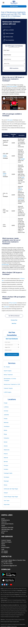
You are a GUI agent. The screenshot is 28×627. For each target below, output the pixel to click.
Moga (5, 434)
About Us (4, 522)
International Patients (7, 524)
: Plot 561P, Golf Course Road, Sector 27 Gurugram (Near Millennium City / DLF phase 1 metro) (14, 596)
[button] (3, 2)
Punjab (5, 403)
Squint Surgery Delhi (14, 621)
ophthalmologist (5, 264)
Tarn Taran (6, 500)
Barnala (6, 461)
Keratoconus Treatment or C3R (12, 384)
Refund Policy (3, 626)
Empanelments (5, 520)
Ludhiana (6, 407)
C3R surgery (9, 120)
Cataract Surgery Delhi (19, 619)
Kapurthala (6, 504)
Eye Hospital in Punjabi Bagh (15, 614)
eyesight (23, 159)
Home (3, 518)
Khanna (6, 453)
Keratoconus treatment (12, 86)
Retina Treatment (8, 374)
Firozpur (6, 465)
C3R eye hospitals (13, 302)
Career (3, 525)
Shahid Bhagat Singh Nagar (11, 496)
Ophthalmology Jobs (7, 529)
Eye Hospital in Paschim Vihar (14, 606)
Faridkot (6, 469)
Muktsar (6, 457)
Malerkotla (6, 449)
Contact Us (4, 531)
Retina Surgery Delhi (5, 621)
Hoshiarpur (3, 18)
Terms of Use (14, 626)
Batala (5, 430)
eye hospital (6, 306)
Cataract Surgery (8, 388)
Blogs (2, 533)
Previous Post (14, 320)
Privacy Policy (22, 624)
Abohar (6, 446)
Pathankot (6, 438)
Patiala (5, 418)
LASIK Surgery (7, 392)
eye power (20, 198)
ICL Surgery (7, 366)
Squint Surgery (7, 370)
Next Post (14, 323)
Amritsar (6, 410)
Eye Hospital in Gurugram (13, 616)
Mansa (5, 485)
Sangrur (6, 492)
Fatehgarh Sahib (8, 473)
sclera (22, 177)
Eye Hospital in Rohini (11, 608)
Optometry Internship (7, 527)
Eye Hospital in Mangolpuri (17, 612)
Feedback (9, 626)
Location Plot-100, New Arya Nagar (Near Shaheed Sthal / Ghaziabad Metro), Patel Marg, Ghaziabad (14, 592)
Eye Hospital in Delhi (8, 610)
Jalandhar (6, 414)
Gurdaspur (6, 477)
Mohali (5, 442)
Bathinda (6, 422)
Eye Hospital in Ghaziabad (19, 610)
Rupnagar (6, 481)
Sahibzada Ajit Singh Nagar (11, 488)
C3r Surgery (4, 551)
